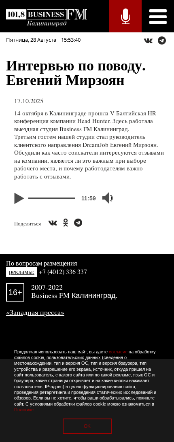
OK (87, 426)
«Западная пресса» (35, 312)
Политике (24, 409)
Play (20, 198)
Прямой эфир (125, 16)
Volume (104, 198)
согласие (118, 351)
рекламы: (21, 271)
